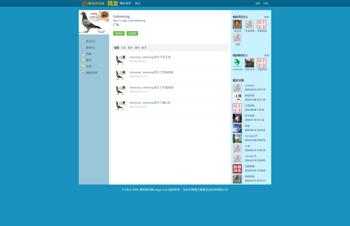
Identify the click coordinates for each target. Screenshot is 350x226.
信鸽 (237, 44)
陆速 (247, 125)
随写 (89, 60)
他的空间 (91, 72)
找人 (138, 3)
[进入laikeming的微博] (120, 64)
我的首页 (125, 3)
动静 (89, 53)
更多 (266, 17)
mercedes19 (250, 156)
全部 (116, 47)
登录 (257, 3)
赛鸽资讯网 (147, 189)
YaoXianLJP (251, 136)
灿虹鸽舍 (250, 95)
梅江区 (166, 102)
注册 (265, 3)
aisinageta (249, 85)
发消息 (132, 33)
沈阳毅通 (250, 166)
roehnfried (238, 69)
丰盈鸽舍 (168, 87)
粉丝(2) (90, 47)
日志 (123, 47)
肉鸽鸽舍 (250, 176)
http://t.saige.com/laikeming (129, 20)
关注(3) (90, 41)
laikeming (148, 57)
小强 (247, 146)
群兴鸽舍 (250, 115)
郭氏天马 (250, 69)
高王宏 (166, 57)
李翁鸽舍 (168, 72)
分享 (89, 66)
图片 (130, 47)
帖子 (144, 47)
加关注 (119, 33)
